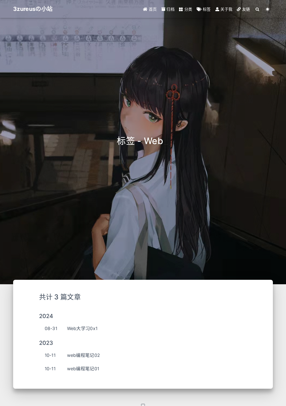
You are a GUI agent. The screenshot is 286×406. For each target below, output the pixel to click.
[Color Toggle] (268, 9)
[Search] (257, 9)
